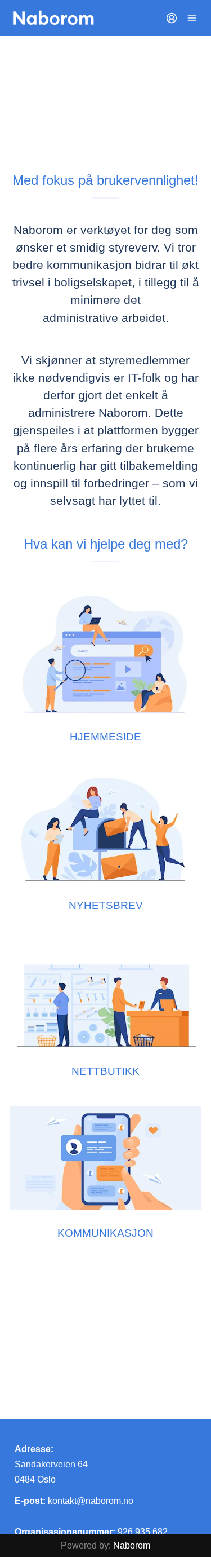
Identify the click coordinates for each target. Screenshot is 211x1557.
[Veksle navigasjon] (192, 18)
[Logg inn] (171, 18)
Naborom (131, 1545)
